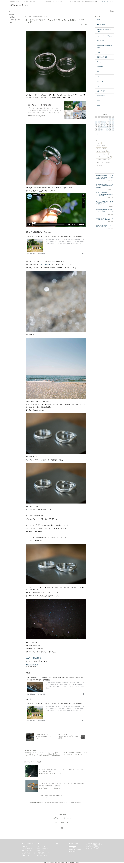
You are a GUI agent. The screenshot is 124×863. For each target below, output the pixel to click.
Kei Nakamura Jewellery (19, 5)
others (98, 105)
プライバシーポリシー (43, 855)
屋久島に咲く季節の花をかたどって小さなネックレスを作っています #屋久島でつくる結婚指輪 (62, 770)
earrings (99, 148)
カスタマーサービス (28, 843)
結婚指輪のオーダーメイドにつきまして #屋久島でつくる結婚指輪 (104, 219)
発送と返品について (27, 848)
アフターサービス (26, 851)
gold (108, 151)
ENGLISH (100, 1)
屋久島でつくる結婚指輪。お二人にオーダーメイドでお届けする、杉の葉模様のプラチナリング (104, 177)
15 (110, 124)
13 (104, 124)
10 (96, 124)
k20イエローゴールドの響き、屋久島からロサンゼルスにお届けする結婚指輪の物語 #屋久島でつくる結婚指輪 (61, 785)
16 (112, 124)
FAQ (38, 843)
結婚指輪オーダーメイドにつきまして (105, 30)
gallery (103, 151)
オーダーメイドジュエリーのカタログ (105, 46)
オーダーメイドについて (28, 853)
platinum (99, 159)
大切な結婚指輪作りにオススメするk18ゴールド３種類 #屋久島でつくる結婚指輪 (104, 186)
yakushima (99, 165)
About (11, 12)
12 (101, 124)
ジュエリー (100, 52)
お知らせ (99, 100)
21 (107, 127)
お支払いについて (26, 846)
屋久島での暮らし (102, 96)
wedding (108, 162)
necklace (104, 157)
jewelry (106, 154)
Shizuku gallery (14, 20)
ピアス (98, 76)
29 (110, 129)
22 (110, 127)
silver (102, 162)
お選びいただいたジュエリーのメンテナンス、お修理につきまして (104, 226)
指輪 (98, 71)
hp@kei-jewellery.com (32, 664)
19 (101, 127)
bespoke (99, 143)
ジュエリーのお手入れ (43, 848)
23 (112, 127)
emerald (104, 148)
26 (101, 129)
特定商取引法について (43, 853)
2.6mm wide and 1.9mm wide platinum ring (51, 795)
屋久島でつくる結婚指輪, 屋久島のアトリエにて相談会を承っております (104, 211)
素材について (100, 40)
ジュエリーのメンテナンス (104, 36)
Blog (10, 22)
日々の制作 (100, 66)
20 (104, 127)
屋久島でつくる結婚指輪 (33, 658)
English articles (101, 24)
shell (98, 162)
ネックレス (100, 81)
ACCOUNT (107, 1)
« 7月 (96, 134)
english (98, 151)
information (99, 154)
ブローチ (99, 86)
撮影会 (98, 19)
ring (109, 159)
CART (112, 1)
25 (98, 129)
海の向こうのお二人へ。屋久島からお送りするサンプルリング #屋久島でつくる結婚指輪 (104, 203)
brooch (98, 145)
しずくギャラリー (45, 264)
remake (104, 159)
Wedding (12, 17)
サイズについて (41, 846)
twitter (56, 847)
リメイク (99, 62)
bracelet (104, 143)
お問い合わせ (40, 851)
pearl (109, 157)
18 (98, 127)
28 (107, 129)
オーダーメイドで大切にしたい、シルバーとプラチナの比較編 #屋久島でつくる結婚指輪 (104, 194)
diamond (104, 145)
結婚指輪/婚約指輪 (102, 57)
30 (112, 129)
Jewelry (11, 14)
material (98, 157)
